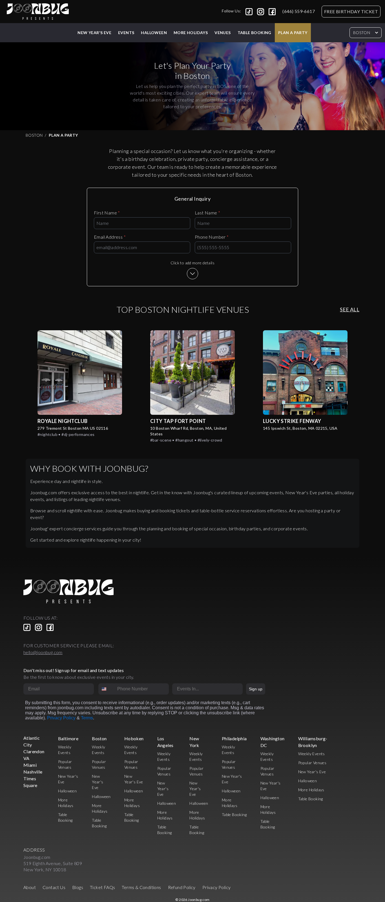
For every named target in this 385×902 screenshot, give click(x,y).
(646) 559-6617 (298, 11)
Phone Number (212, 237)
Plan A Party (292, 32)
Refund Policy (182, 887)
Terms (87, 717)
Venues (222, 32)
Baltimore (68, 738)
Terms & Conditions (141, 887)
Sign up (255, 689)
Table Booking (254, 32)
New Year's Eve (94, 32)
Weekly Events (311, 753)
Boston (361, 32)
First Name (107, 212)
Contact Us (54, 887)
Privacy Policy (61, 717)
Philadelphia (234, 738)
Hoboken (134, 738)
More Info (79, 372)
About (29, 887)
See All (349, 309)
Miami (30, 765)
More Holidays (311, 789)
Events (126, 32)
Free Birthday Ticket (351, 11)
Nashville (33, 771)
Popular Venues (312, 762)
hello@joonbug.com (43, 652)
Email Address (110, 237)
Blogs (77, 887)
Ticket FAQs (102, 887)
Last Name (207, 212)
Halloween (154, 32)
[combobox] (106, 689)
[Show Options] (237, 689)
